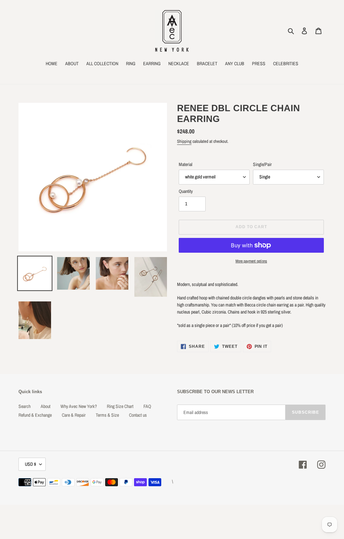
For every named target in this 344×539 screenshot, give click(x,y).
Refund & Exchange (35, 415)
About (45, 406)
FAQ (147, 406)
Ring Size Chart (120, 406)
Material (185, 164)
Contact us (138, 415)
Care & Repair (74, 415)
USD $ (30, 464)
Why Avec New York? (78, 406)
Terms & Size (107, 415)
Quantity (186, 191)
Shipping (184, 141)
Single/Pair (262, 164)
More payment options (251, 261)
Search (24, 406)
